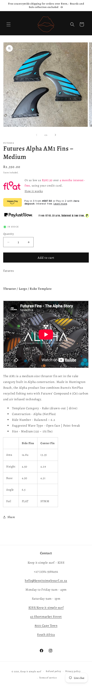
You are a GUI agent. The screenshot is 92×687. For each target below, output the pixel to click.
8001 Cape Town (46, 625)
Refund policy (53, 671)
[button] (8, 24)
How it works (34, 191)
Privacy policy (73, 671)
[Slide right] (55, 135)
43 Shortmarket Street (46, 616)
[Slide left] (36, 135)
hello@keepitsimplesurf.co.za (46, 580)
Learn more (60, 203)
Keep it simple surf (31, 671)
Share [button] (11, 517)
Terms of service (48, 677)
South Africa (46, 634)
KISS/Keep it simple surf (46, 607)
